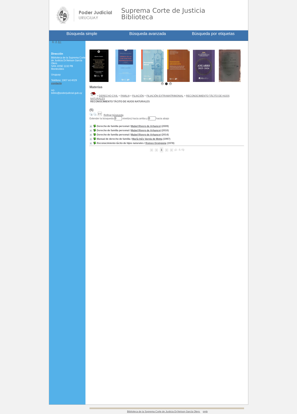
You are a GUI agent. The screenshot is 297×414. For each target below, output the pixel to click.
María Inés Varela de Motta (147, 139)
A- (53, 41)
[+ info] (91, 126)
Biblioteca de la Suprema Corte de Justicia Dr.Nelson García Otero (163, 411)
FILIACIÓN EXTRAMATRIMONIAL (164, 95)
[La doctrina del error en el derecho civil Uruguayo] (230, 81)
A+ (59, 41)
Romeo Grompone (155, 143)
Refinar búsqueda (113, 115)
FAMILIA (125, 95)
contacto (56, 83)
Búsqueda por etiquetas (213, 33)
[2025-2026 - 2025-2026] (204, 81)
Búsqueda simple (81, 33)
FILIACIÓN (138, 95)
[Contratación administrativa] (178, 81)
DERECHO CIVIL (108, 95)
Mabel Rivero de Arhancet (146, 126)
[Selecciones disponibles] (100, 115)
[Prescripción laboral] (152, 81)
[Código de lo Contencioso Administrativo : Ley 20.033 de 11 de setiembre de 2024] (125, 81)
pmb (205, 411)
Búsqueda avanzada (147, 33)
